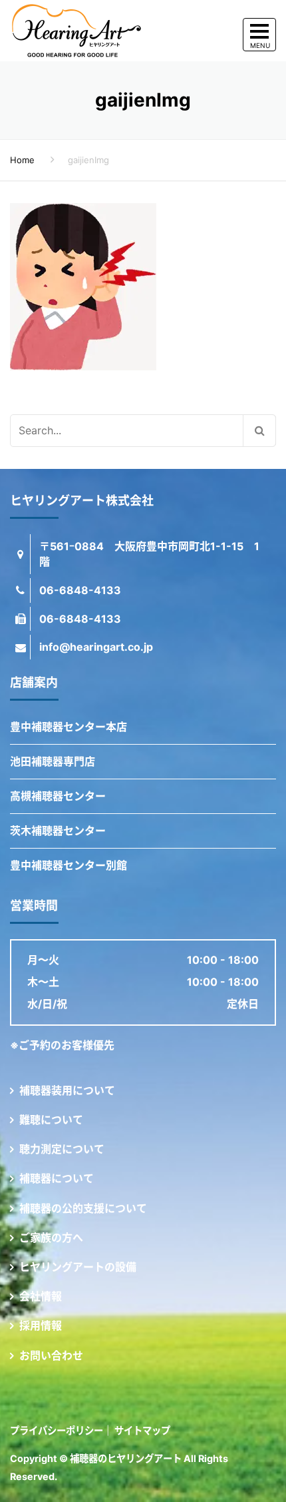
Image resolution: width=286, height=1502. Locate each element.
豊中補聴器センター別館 (68, 865)
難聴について (51, 1119)
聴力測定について (61, 1149)
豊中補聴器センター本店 (68, 726)
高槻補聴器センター (58, 796)
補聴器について (56, 1178)
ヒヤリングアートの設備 (77, 1267)
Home (22, 160)
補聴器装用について (67, 1090)
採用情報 (40, 1325)
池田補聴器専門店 (52, 761)
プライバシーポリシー (56, 1430)
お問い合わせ (51, 1355)
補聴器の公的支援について (83, 1208)
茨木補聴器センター (58, 830)
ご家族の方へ (51, 1237)
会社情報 (40, 1296)
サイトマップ (142, 1430)
